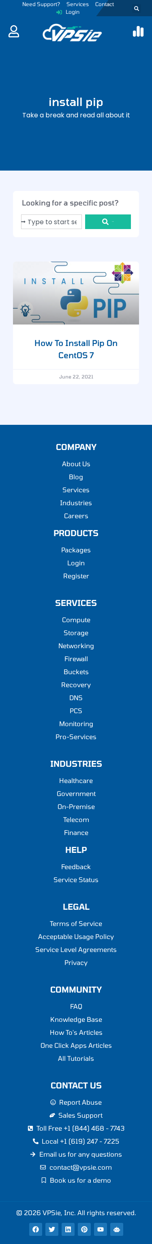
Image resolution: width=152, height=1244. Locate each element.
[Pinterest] (84, 1229)
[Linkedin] (68, 1229)
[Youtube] (100, 1229)
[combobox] (51, 221)
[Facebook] (35, 1229)
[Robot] (116, 1229)
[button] (136, 8)
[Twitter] (51, 1229)
